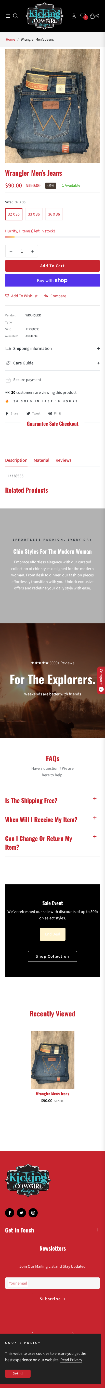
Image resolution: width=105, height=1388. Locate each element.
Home (10, 39)
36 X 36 (54, 214)
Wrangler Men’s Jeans (52, 1093)
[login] (72, 15)
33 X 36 (34, 214)
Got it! (18, 1373)
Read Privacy (71, 1360)
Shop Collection (52, 956)
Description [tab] (16, 460)
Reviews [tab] (64, 460)
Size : (15, 202)
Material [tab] (41, 460)
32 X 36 (14, 214)
